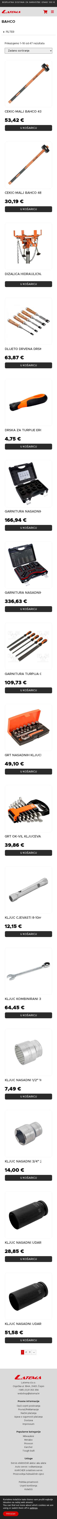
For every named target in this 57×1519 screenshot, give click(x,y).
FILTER (10, 32)
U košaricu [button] (28, 528)
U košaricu (28, 128)
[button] (28, 32)
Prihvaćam (10, 1514)
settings (34, 1508)
